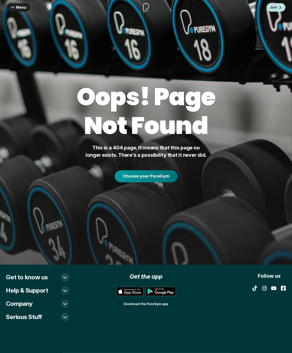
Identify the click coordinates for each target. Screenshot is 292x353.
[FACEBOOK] (283, 288)
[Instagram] (264, 288)
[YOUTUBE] (273, 288)
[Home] (146, 7)
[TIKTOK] (255, 288)
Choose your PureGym (146, 176)
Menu (21, 7)
